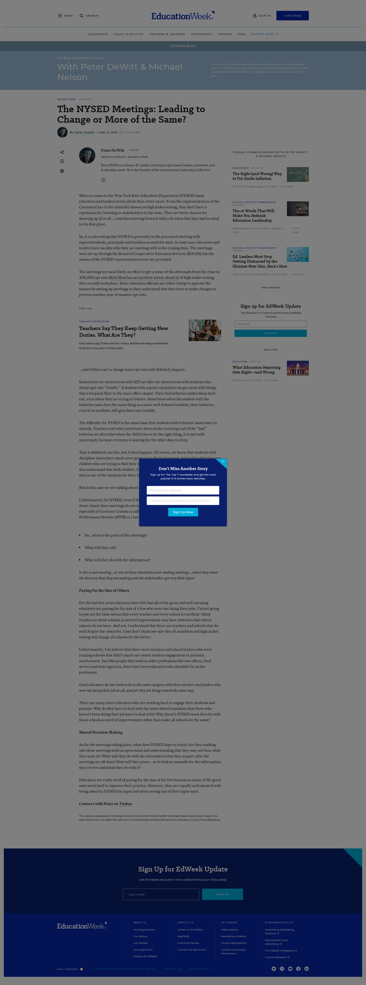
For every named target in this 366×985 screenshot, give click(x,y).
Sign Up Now (183, 512)
